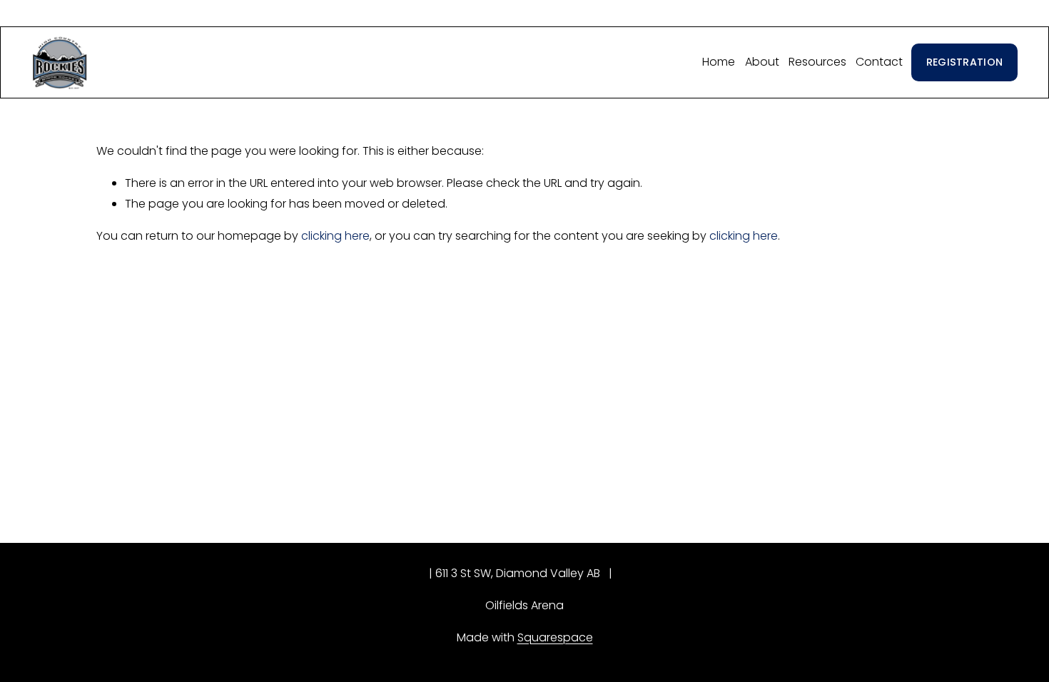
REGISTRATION (964, 62)
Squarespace (555, 637)
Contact (879, 62)
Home (718, 62)
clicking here (335, 236)
